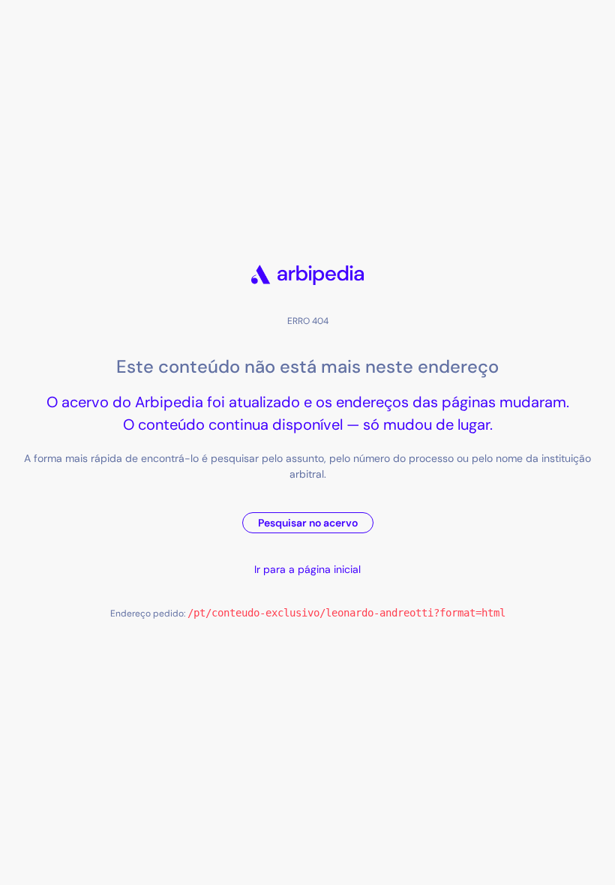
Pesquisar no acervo (308, 523)
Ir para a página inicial (307, 569)
